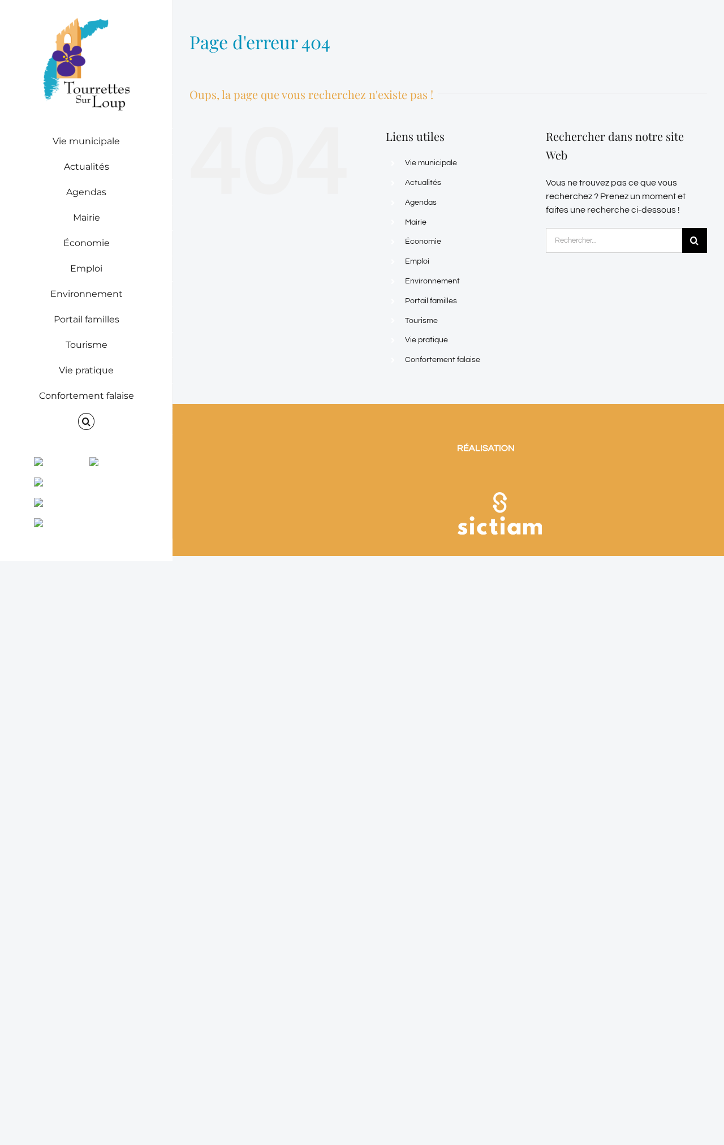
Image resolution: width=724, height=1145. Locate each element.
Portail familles (431, 301)
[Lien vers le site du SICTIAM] (499, 477)
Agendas (421, 202)
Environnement (432, 281)
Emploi (417, 261)
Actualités (423, 183)
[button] (86, 421)
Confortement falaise (442, 360)
